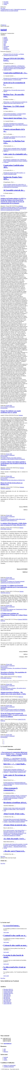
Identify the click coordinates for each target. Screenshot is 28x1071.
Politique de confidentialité (9, 1065)
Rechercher (3, 51)
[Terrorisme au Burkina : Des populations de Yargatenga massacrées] (14, 669)
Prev (4, 195)
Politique (5, 38)
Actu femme (6, 46)
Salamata (21, 415)
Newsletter (5, 1)
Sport (4, 43)
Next (2, 195)
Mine (4, 45)
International (6, 49)
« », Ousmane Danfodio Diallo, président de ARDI (14, 754)
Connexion (5, 3)
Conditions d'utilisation (8, 1066)
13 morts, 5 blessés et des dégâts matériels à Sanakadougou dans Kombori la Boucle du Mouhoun (13, 463)
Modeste (21, 206)
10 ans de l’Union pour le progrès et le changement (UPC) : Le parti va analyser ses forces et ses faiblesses (14, 715)
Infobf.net (21, 696)
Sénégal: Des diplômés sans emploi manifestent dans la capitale (11, 411)
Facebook (5, 1057)
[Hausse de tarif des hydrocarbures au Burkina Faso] (13, 480)
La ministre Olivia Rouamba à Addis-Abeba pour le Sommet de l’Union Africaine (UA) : (14, 524)
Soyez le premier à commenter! (8, 406)
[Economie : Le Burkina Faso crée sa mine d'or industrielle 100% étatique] (15, 138)
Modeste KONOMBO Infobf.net (11, 677)
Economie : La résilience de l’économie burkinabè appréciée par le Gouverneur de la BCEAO (14, 587)
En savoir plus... (4, 408)
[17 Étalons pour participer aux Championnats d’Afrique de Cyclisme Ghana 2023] (14, 610)
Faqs (4, 1050)
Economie (5, 39)
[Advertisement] (14, 878)
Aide (4, 1049)
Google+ (5, 1059)
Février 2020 (9, 405)
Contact (5, 4)
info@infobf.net (7, 1043)
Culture (5, 42)
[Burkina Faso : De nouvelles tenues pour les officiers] (15, 91)
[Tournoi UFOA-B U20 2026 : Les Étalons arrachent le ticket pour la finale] (15, 55)
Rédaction (5, 1051)
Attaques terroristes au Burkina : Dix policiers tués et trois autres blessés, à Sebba (13, 693)
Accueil (5, 37)
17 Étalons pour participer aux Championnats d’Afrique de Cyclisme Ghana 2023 (14, 615)
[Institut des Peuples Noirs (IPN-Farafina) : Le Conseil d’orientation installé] (15, 174)
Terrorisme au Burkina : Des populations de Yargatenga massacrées (13, 673)
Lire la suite (6, 932)
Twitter (5, 1058)
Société (5, 41)
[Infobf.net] (3, 25)
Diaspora (5, 47)
